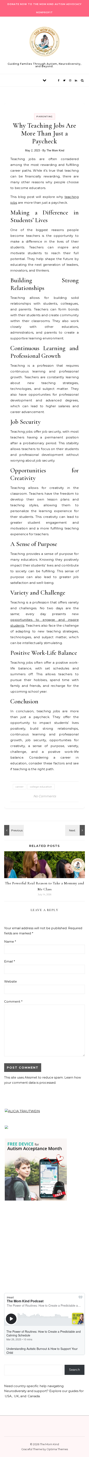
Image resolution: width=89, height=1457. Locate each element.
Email (9, 961)
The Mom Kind (55, 150)
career (20, 786)
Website (10, 981)
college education (41, 786)
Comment (13, 1001)
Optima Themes (57, 1449)
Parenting (44, 116)
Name (10, 941)
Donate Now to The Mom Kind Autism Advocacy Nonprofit (44, 8)
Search (74, 1370)
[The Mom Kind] (44, 42)
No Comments (44, 796)
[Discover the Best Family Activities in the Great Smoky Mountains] (13, 830)
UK (16, 1396)
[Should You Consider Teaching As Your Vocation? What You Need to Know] (75, 830)
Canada (34, 1396)
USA (8, 1396)
